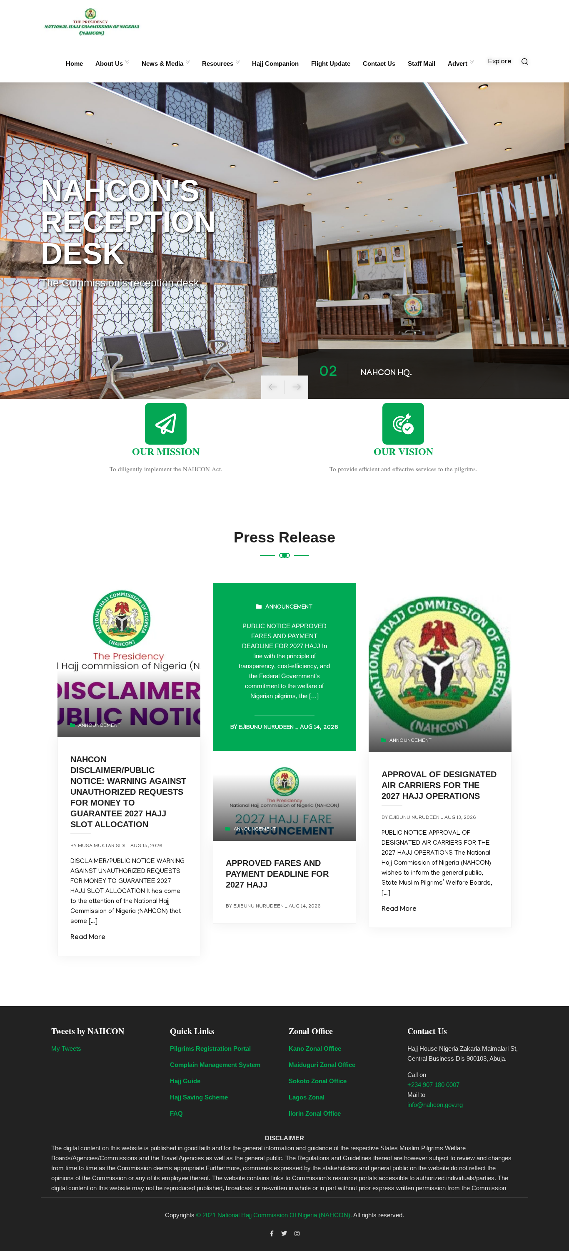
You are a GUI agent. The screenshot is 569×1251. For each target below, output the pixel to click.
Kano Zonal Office (315, 1048)
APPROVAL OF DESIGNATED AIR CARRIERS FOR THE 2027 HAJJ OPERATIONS (439, 785)
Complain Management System (215, 1064)
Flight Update (330, 63)
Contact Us (379, 63)
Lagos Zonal (306, 1097)
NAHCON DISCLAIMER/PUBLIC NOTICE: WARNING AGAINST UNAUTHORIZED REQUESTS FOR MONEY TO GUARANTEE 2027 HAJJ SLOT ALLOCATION (128, 792)
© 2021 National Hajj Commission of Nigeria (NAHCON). (274, 1215)
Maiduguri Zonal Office (322, 1064)
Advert (457, 63)
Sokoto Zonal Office (318, 1080)
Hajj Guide (185, 1080)
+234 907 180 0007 (433, 1084)
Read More (87, 938)
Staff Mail (421, 63)
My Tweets (66, 1048)
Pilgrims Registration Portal (210, 1048)
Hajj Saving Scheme (199, 1097)
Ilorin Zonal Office (315, 1113)
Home (74, 63)
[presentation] (272, 387)
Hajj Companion (275, 63)
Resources (217, 63)
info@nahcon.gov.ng (435, 1104)
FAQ (176, 1113)
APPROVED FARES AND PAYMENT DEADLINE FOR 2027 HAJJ (277, 873)
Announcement (99, 726)
